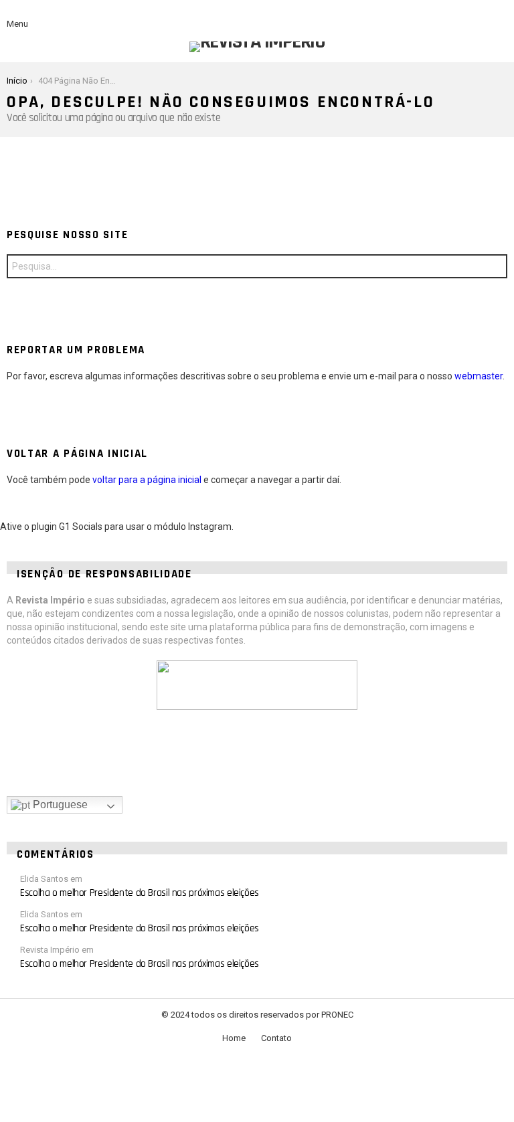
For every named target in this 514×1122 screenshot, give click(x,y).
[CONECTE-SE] (499, 16)
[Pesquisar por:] (257, 266)
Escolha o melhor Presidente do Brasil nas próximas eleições (139, 892)
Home (234, 1038)
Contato (276, 1038)
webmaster (478, 376)
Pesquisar (494, 268)
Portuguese (59, 804)
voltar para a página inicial (146, 479)
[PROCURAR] (476, 16)
